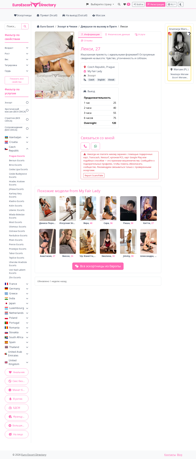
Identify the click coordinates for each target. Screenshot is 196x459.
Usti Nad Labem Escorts (17, 271)
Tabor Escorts (16, 253)
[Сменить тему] (181, 4)
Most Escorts (15, 222)
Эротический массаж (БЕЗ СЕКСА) (15, 110)
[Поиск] (119, 4)
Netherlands (16, 313)
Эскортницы (24, 15)
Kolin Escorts (15, 205)
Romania (14, 327)
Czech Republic (14, 148)
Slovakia (14, 332)
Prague (110, 67)
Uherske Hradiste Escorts (18, 264)
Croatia (13, 142)
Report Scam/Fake (94, 175)
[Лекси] (39, 95)
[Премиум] (170, 34)
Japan (12, 303)
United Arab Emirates (15, 353)
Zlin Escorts (15, 277)
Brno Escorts (15, 164)
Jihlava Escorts (16, 189)
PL (185, 69)
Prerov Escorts (16, 244)
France (13, 283)
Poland (13, 317)
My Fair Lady (95, 71)
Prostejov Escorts (17, 248)
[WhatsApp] (95, 146)
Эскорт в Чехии (67, 26)
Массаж (100, 15)
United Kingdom (14, 362)
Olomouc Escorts (17, 226)
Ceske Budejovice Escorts (18, 175)
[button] (100, 4)
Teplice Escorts (16, 257)
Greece (13, 293)
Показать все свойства (17, 80)
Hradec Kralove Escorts (17, 183)
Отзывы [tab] (87, 40)
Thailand (14, 347)
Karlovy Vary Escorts (15, 195)
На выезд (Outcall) (76, 15)
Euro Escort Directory (33, 454)
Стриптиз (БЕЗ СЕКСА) (12, 119)
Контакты (170, 454)
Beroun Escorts (16, 160)
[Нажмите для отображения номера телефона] (85, 146)
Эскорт (8, 102)
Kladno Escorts (16, 201)
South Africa (16, 337)
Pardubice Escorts (18, 235)
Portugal (14, 322)
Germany (14, 288)
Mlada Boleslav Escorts (16, 216)
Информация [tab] (91, 34)
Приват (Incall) (48, 15)
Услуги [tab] (141, 34)
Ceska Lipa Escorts (18, 169)
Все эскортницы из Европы (100, 266)
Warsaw (178, 69)
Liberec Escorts (16, 210)
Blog (179, 454)
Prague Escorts (17, 156)
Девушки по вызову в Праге (99, 26)
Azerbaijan (15, 137)
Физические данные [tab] (118, 34)
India (12, 298)
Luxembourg (16, 308)
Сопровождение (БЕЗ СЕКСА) (13, 128)
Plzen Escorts (16, 239)
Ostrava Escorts (17, 231)
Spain (12, 342)
